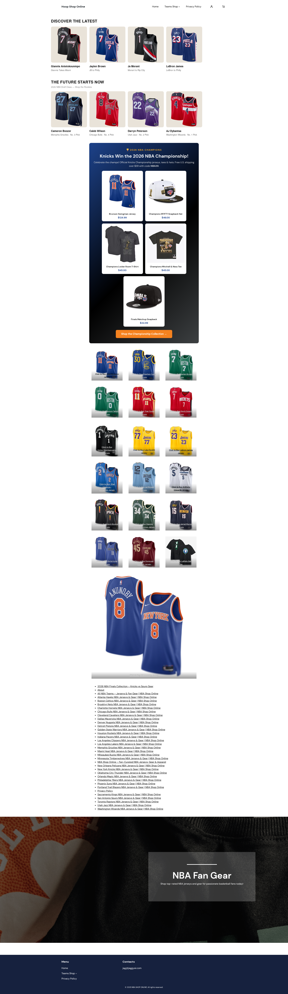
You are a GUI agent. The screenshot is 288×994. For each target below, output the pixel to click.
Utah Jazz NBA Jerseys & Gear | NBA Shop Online (124, 805)
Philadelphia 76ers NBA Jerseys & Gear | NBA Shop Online (129, 780)
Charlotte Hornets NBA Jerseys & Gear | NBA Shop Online (129, 708)
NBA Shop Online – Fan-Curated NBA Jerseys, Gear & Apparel (132, 762)
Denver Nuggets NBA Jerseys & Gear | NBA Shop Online (128, 722)
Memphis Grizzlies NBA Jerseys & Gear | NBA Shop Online (129, 747)
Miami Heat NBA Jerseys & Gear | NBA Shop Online (125, 751)
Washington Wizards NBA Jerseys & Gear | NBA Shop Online (130, 808)
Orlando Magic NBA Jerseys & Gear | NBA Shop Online (127, 776)
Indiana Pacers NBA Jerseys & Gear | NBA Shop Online (127, 736)
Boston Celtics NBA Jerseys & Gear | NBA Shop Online (127, 700)
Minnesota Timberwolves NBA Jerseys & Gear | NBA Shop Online (133, 758)
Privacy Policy (105, 790)
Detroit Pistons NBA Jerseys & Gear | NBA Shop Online (127, 726)
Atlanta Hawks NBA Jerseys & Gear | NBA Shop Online (127, 697)
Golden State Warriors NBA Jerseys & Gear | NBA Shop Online (131, 729)
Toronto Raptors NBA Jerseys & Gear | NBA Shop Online (128, 801)
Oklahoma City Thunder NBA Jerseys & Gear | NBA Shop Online (132, 772)
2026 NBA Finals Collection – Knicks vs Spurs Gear (125, 686)
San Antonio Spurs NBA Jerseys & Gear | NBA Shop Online (129, 798)
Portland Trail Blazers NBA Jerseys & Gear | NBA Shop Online (131, 787)
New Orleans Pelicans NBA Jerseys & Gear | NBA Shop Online (131, 765)
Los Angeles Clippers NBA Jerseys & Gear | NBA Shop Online (131, 740)
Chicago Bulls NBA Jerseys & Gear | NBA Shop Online (127, 711)
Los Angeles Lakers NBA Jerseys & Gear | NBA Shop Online (130, 744)
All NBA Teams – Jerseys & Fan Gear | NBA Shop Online (128, 693)
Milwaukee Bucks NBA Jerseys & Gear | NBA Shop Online (128, 754)
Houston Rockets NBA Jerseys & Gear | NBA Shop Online (128, 733)
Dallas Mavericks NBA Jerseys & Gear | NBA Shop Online (128, 718)
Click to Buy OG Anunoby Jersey (144, 675)
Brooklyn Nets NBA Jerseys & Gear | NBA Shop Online (127, 704)
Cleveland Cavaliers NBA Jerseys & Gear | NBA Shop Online (130, 715)
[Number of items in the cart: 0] (223, 7)
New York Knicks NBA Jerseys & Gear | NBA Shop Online (128, 769)
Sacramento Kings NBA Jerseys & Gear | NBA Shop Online (129, 794)
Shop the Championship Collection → (144, 333)
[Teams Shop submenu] (179, 6)
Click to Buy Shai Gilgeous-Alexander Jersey (107, 487)
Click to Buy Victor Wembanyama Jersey (107, 450)
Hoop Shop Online (73, 6)
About (101, 690)
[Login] (211, 7)
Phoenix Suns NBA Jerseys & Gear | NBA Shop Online (126, 783)
